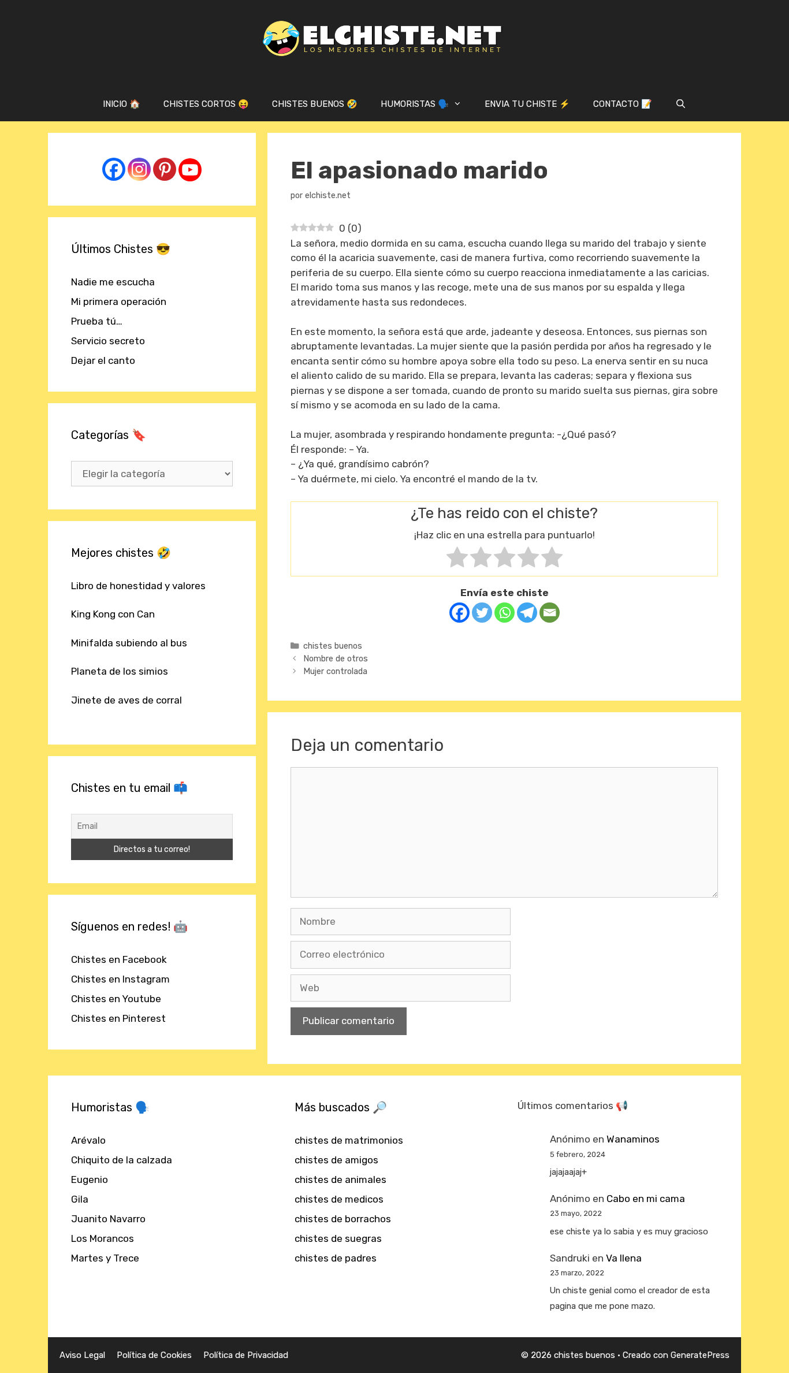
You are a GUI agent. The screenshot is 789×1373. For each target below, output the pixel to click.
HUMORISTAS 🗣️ (415, 104)
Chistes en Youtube (116, 998)
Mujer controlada (335, 671)
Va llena (624, 1258)
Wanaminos (633, 1139)
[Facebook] (459, 612)
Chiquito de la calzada (121, 1160)
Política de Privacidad (245, 1355)
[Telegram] (527, 612)
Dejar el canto (103, 360)
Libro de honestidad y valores (138, 585)
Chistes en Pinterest (118, 1018)
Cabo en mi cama (645, 1198)
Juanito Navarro (108, 1219)
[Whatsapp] (504, 612)
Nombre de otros (335, 658)
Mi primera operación (118, 301)
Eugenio (89, 1179)
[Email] (549, 612)
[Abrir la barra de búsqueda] (681, 104)
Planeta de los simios (119, 671)
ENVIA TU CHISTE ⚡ (527, 104)
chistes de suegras (338, 1238)
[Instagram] (139, 169)
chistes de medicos (339, 1199)
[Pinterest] (164, 169)
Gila (79, 1199)
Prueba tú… (96, 321)
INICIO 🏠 (121, 104)
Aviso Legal (82, 1355)
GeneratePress (700, 1355)
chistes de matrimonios (349, 1140)
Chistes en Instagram (120, 979)
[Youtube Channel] (190, 169)
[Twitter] (482, 612)
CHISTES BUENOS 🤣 (315, 104)
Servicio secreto (108, 341)
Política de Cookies (154, 1355)
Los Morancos (102, 1238)
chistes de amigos (336, 1160)
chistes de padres (336, 1258)
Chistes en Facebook (119, 959)
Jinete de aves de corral (126, 700)
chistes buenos (332, 646)
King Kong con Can (113, 614)
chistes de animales (340, 1179)
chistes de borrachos (343, 1219)
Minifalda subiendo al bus (129, 643)
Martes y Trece (105, 1258)
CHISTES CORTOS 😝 (206, 104)
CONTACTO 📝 (622, 104)
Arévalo (88, 1140)
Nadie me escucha (113, 282)
